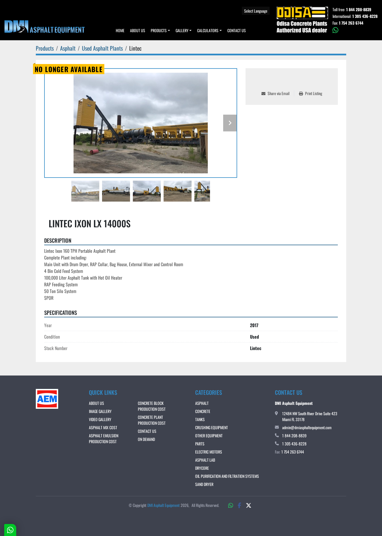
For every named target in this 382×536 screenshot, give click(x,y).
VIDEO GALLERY (100, 419)
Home (120, 30)
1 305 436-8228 (365, 16)
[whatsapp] (355, 30)
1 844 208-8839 (358, 9)
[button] (160, 30)
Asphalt (202, 403)
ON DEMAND (146, 439)
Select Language (255, 11)
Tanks (200, 419)
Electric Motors (208, 452)
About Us (137, 30)
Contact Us (236, 30)
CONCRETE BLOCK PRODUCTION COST (152, 406)
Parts (199, 444)
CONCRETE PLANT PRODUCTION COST (152, 420)
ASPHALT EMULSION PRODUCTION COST (103, 438)
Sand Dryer (204, 484)
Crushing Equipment (211, 427)
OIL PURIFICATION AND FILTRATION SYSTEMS (227, 476)
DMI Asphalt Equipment (163, 505)
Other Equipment (209, 435)
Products (159, 30)
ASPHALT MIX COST (103, 427)
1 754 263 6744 (351, 23)
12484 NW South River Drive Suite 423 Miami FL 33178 (309, 416)
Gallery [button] (182, 30)
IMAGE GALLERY (100, 411)
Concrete (202, 411)
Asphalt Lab (205, 460)
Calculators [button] (207, 30)
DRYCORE (202, 468)
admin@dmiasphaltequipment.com (307, 427)
